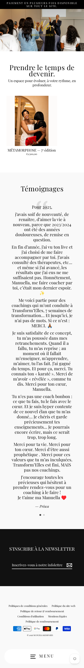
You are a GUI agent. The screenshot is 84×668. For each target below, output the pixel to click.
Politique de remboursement (42, 621)
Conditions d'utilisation (30, 616)
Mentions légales (57, 616)
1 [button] (40, 515)
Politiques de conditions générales (28, 606)
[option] (42, 354)
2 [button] (44, 515)
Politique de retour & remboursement (42, 611)
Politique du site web (63, 606)
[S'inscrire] (68, 565)
